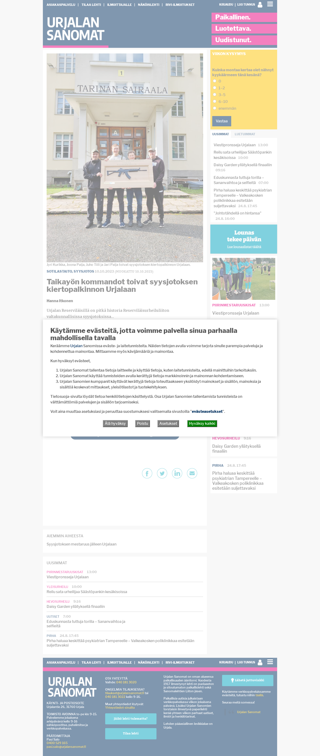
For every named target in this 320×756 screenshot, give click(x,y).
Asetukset (168, 423)
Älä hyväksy (115, 423)
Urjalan (76, 346)
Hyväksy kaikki (202, 423)
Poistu (142, 423)
